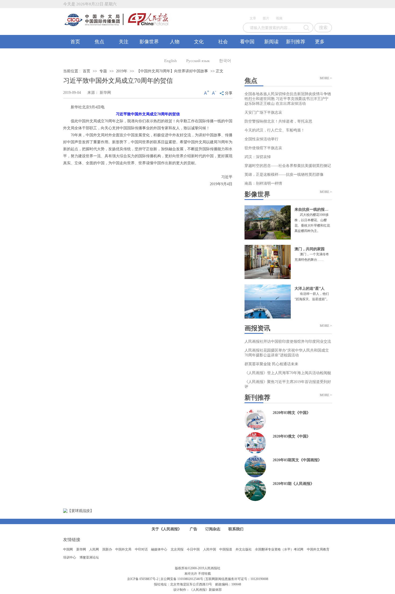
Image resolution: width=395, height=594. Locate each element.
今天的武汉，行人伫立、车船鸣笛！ (275, 130)
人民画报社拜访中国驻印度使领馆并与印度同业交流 (288, 341)
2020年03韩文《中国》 (291, 413)
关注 (123, 41)
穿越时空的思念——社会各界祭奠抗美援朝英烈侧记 (288, 166)
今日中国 (193, 549)
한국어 (225, 61)
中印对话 (141, 549)
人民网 (94, 549)
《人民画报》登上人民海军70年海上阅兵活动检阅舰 (288, 373)
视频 (279, 18)
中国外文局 (123, 549)
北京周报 (177, 549)
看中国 (247, 41)
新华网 (81, 549)
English (170, 61)
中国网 (68, 549)
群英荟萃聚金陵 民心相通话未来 (271, 364)
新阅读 (271, 41)
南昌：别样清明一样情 (263, 183)
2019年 (121, 71)
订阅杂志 (212, 529)
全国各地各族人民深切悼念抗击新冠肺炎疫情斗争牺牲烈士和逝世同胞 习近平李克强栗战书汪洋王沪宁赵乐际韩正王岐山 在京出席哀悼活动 (288, 99)
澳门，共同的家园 (310, 249)
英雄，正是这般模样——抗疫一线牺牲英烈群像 (284, 175)
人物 (174, 41)
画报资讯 (257, 328)
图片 (266, 18)
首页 (75, 41)
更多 (320, 41)
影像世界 (149, 41)
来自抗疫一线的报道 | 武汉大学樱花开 (326, 209)
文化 (199, 41)
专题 (103, 71)
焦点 (99, 41)
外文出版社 (244, 549)
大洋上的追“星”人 (310, 289)
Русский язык (198, 61)
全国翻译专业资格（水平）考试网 (279, 549)
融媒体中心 (159, 549)
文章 (253, 18)
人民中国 (209, 549)
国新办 (107, 549)
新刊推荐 (295, 41)
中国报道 (225, 549)
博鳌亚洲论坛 (89, 557)
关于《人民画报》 (167, 529)
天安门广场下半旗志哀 (263, 112)
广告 (193, 529)
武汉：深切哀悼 (258, 157)
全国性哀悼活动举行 (261, 139)
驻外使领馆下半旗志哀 (263, 148)
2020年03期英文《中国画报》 (297, 460)
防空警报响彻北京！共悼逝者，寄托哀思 (278, 121)
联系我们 (235, 529)
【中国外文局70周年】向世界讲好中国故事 (172, 71)
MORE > (326, 78)
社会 (223, 41)
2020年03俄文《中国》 (291, 436)
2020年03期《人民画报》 (293, 484)
